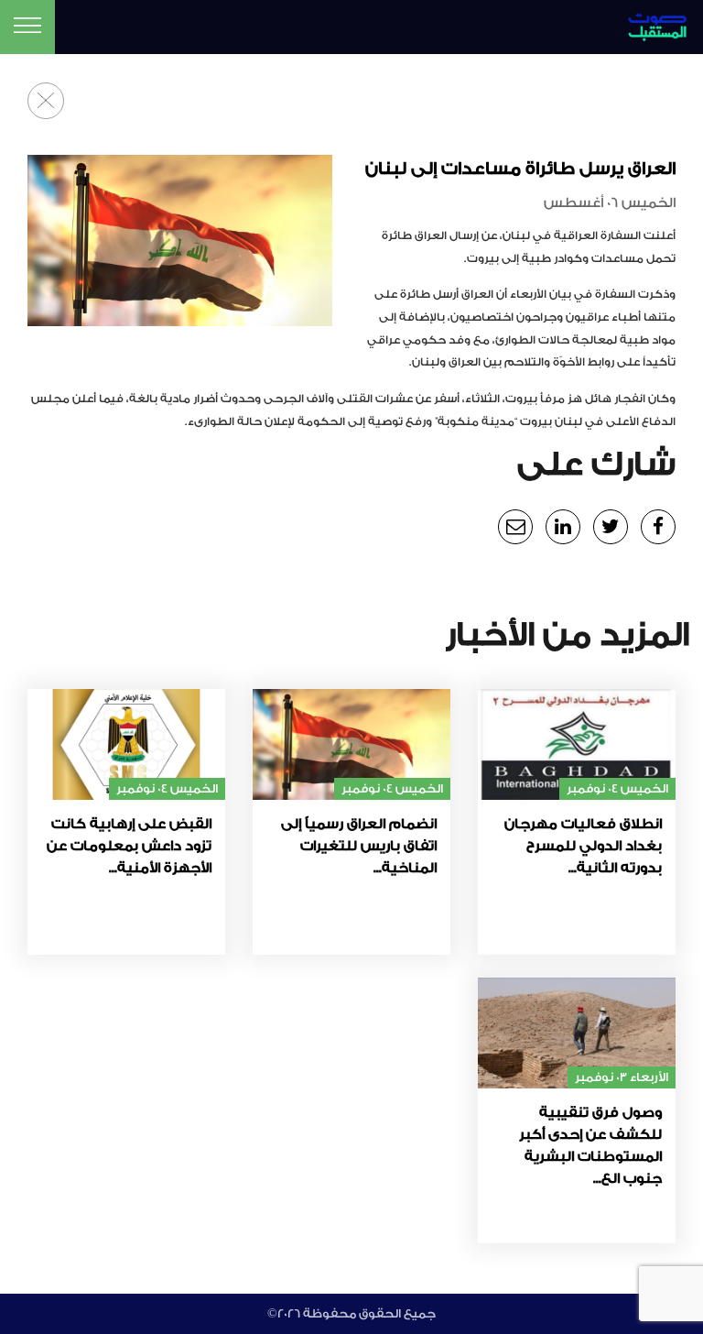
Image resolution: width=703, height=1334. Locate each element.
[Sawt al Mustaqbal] (644, 24)
